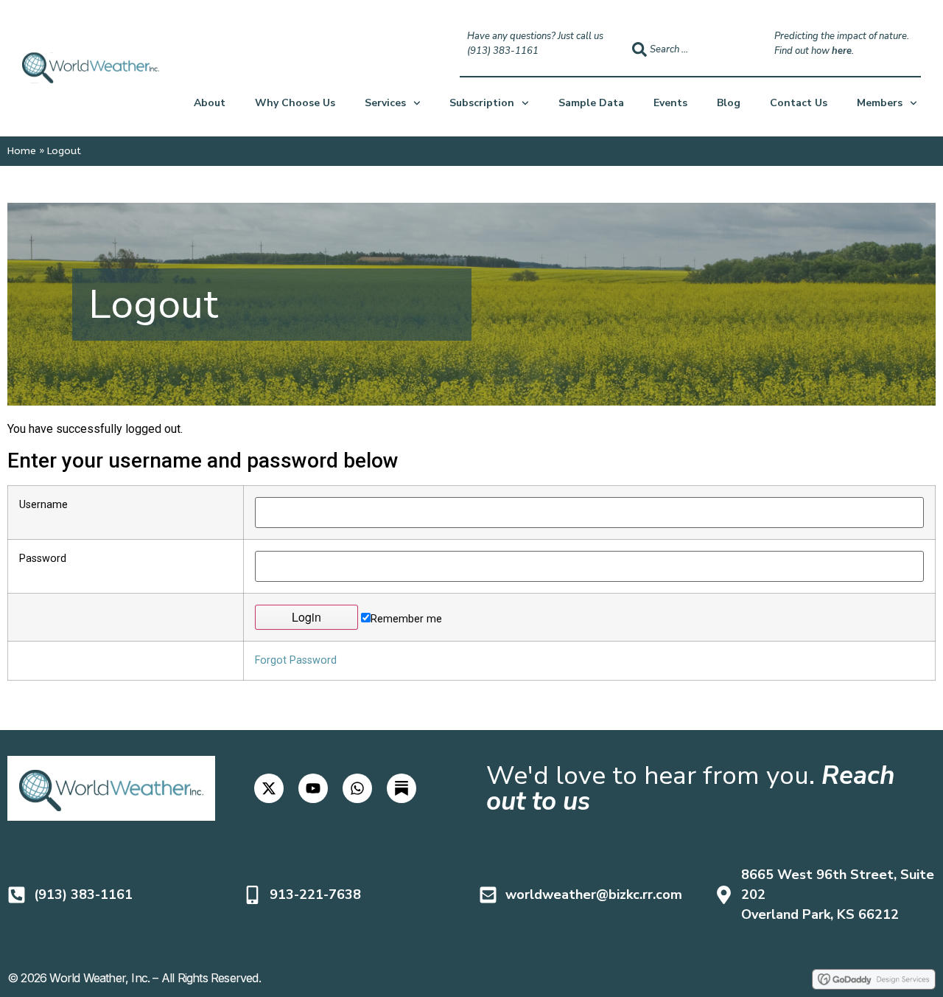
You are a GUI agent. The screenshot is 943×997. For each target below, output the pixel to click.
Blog (728, 103)
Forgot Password (296, 660)
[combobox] (690, 49)
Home (21, 151)
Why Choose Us (295, 103)
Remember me (406, 619)
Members (879, 103)
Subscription (481, 103)
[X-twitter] (269, 788)
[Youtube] (313, 788)
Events (670, 103)
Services (385, 103)
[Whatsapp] (357, 788)
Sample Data (591, 103)
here (842, 51)
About (209, 103)
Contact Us (798, 103)
